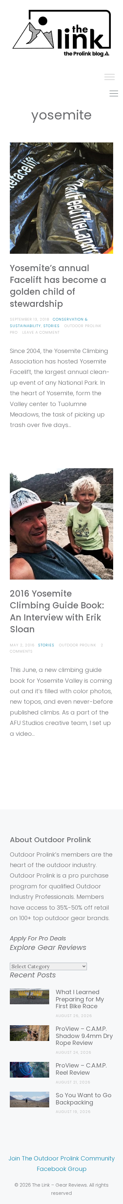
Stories (51, 325)
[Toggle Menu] (109, 77)
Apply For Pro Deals (38, 938)
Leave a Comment (41, 332)
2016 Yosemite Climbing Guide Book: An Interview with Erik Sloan (57, 611)
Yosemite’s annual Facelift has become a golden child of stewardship (58, 286)
